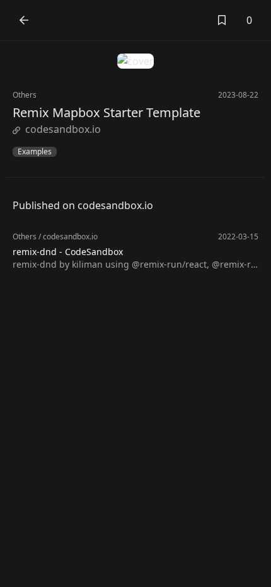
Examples (35, 152)
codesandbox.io (63, 129)
